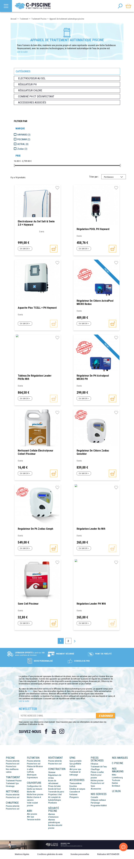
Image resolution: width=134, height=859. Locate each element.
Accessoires (96, 788)
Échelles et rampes (77, 789)
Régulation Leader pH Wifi (91, 603)
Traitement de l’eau (99, 766)
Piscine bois (11, 766)
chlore (30, 691)
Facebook (46, 731)
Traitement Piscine (13, 780)
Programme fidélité (99, 805)
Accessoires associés (32, 102)
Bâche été (31, 791)
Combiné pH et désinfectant (36, 96)
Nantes (115, 783)
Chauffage (95, 769)
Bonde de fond (54, 789)
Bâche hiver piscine (35, 794)
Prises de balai (54, 786)
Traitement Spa (12, 783)
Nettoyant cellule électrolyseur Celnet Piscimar (35, 452)
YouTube (54, 731)
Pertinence (115, 177)
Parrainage (95, 803)
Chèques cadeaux (98, 800)
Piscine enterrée (12, 761)
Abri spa (30, 817)
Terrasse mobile (33, 819)
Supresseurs (32, 777)
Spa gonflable (75, 763)
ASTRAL (22, 144)
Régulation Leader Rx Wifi (91, 528)
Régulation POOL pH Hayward (93, 229)
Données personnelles (80, 854)
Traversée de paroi (56, 791)
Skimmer (51, 772)
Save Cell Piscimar (28, 603)
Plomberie (52, 803)
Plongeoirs (74, 797)
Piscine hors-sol (12, 763)
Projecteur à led (55, 794)
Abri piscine (32, 814)
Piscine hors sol (12, 797)
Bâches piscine (97, 780)
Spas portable (75, 761)
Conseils (94, 797)
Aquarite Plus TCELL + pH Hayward (37, 307)
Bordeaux (116, 786)
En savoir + (25, 249)
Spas (93, 786)
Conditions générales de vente (49, 854)
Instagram (62, 731)
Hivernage (10, 786)
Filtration (94, 764)
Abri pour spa (75, 769)
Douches (73, 786)
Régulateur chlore (30, 90)
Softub (72, 766)
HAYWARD (23, 134)
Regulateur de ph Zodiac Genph (35, 528)
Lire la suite (22, 51)
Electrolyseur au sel (31, 78)
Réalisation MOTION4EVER (108, 854)
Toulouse (116, 780)
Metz (114, 774)
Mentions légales (22, 854)
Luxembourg (117, 777)
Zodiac (22, 148)
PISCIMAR (23, 139)
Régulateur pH (27, 84)
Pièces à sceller (97, 772)
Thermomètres (75, 783)
